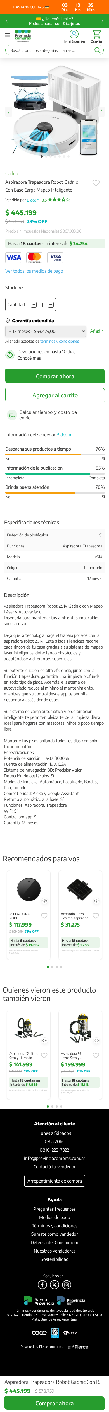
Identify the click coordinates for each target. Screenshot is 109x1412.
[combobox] (54, 51)
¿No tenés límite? (54, 21)
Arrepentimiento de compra (54, 1181)
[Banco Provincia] (54, 1285)
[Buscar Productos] (97, 50)
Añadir (96, 331)
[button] (44, 901)
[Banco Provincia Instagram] (67, 1285)
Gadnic (12, 173)
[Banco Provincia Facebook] (42, 1285)
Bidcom (37, 200)
